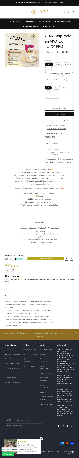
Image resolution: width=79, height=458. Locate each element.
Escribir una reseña (45, 259)
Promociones (9, 359)
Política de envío (69, 453)
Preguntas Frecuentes (12, 363)
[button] (4, 12)
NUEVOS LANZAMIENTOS (45, 386)
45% (56, 88)
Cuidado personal (11, 377)
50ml (49, 92)
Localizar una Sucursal (12, 382)
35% (48, 88)
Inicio (7, 350)
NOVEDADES (30, 22)
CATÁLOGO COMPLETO (47, 373)
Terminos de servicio (29, 350)
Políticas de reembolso (26, 360)
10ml (48, 69)
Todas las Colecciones (12, 354)
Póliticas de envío (28, 366)
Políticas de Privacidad (30, 354)
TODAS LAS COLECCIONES (44, 360)
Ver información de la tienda (56, 129)
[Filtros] (67, 259)
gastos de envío (63, 55)
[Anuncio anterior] (4, 3)
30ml (66, 64)
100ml (49, 64)
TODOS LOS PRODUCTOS (44, 367)
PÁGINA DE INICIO (46, 350)
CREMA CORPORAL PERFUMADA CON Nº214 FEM (59, 74)
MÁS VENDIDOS (44, 22)
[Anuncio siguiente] (75, 3)
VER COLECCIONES (15, 22)
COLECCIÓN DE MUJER (62, 22)
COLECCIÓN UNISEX (50, 26)
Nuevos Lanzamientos (12, 368)
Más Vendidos (9, 373)
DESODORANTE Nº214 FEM (56, 80)
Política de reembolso (40, 451)
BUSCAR (42, 354)
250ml (66, 88)
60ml (58, 64)
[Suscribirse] (40, 425)
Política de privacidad (54, 451)
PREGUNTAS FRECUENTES (44, 379)
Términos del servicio (68, 451)
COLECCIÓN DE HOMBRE (30, 26)
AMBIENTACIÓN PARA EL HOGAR (47, 398)
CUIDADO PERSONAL (46, 404)
